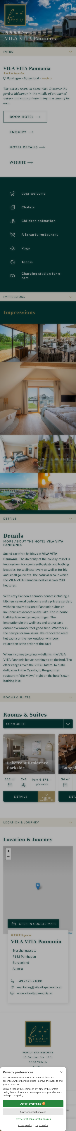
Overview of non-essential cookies (33, 1119)
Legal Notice (42, 1125)
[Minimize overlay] (61, 1072)
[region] (33, 1086)
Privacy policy (25, 1125)
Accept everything (30, 1103)
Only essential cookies (33, 1111)
